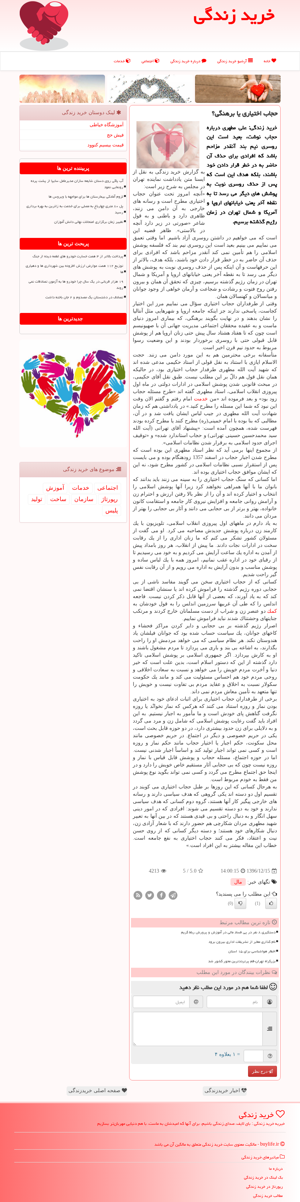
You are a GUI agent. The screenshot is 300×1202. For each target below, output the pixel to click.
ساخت (58, 499)
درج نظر (260, 1071)
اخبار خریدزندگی (223, 1090)
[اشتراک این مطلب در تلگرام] (173, 895)
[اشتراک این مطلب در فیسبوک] (161, 895)
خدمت (201, 399)
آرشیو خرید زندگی (232, 61)
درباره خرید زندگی (186, 61)
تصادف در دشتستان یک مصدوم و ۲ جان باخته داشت (84, 297)
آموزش (55, 488)
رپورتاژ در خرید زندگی (264, 1186)
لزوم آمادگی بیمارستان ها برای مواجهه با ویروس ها (86, 196)
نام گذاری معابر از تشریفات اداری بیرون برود (242, 941)
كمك (272, 611)
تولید (36, 499)
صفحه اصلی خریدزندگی (95, 1090)
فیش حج (115, 135)
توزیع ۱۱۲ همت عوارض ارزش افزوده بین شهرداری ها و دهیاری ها (74, 269)
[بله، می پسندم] (271, 903)
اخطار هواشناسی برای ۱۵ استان (251, 951)
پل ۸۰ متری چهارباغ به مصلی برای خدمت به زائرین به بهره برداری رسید (74, 209)
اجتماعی (148, 61)
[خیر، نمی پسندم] (240, 903)
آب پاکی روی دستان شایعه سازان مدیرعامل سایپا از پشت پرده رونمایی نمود (77, 184)
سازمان (83, 499)
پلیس (111, 510)
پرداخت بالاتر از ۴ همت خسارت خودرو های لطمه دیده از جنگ (78, 256)
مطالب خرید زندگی (268, 1195)
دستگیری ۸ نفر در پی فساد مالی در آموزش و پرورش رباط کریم (228, 932)
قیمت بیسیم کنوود (105, 145)
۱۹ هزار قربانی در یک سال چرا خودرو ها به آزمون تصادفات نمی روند (76, 284)
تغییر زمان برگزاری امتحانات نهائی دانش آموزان (88, 221)
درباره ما (276, 1168)
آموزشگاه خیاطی (107, 124)
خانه (267, 61)
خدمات (120, 61)
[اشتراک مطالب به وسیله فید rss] (138, 895)
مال (238, 882)
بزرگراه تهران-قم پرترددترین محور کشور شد (241, 961)
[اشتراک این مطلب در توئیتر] (150, 895)
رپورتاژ (109, 499)
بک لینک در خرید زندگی (263, 1177)
